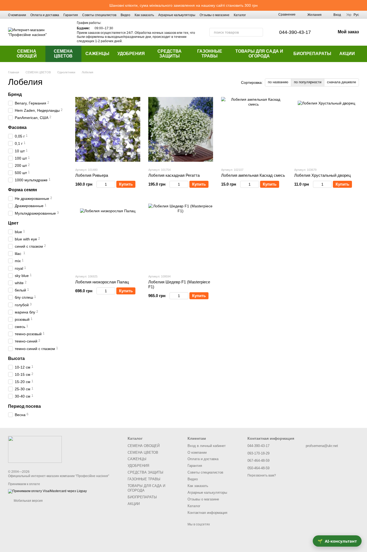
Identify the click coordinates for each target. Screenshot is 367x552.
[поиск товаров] (258, 32)
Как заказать (144, 15)
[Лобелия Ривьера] (107, 129)
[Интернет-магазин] (35, 449)
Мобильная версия (28, 501)
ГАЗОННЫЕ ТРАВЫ (209, 53)
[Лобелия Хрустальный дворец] (326, 129)
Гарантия (70, 15)
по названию (278, 82)
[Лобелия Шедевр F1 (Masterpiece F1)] (180, 236)
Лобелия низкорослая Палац (102, 282)
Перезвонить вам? (261, 475)
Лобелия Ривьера (91, 175)
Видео (125, 15)
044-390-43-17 (295, 32)
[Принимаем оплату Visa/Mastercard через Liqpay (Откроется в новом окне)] (47, 491)
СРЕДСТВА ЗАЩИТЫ (169, 53)
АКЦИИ (347, 53)
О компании (17, 15)
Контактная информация (207, 513)
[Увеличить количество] (112, 184)
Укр (348, 14)
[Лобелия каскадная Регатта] (180, 129)
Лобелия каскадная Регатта (174, 175)
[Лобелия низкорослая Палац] (107, 236)
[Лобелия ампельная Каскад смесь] (253, 129)
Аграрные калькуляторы (176, 15)
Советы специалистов (99, 15)
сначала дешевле (341, 82)
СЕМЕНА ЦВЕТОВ (63, 53)
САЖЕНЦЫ (97, 53)
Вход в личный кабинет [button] (207, 446)
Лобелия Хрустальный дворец (322, 175)
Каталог (240, 15)
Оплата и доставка (44, 15)
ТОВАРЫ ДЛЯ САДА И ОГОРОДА (259, 53)
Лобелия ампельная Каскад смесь (253, 175)
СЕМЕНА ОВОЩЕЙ (27, 53)
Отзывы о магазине (214, 15)
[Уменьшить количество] (99, 184)
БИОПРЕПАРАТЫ (312, 53)
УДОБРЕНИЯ (131, 53)
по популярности (307, 82)
